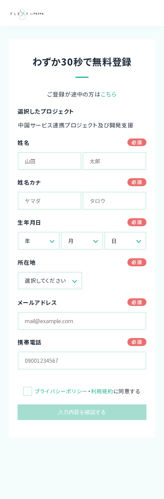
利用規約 (102, 391)
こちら (109, 94)
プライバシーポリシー (61, 391)
